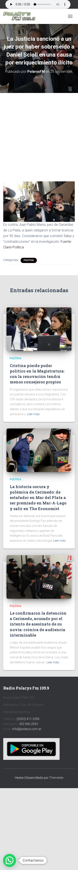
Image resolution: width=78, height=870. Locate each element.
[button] (9, 860)
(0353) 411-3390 (28, 719)
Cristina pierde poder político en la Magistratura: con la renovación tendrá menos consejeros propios (37, 374)
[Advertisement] (39, 134)
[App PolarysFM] (31, 748)
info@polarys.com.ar (26, 729)
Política (29, 260)
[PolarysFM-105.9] (21, 16)
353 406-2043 (28, 724)
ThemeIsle (56, 777)
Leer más (33, 414)
